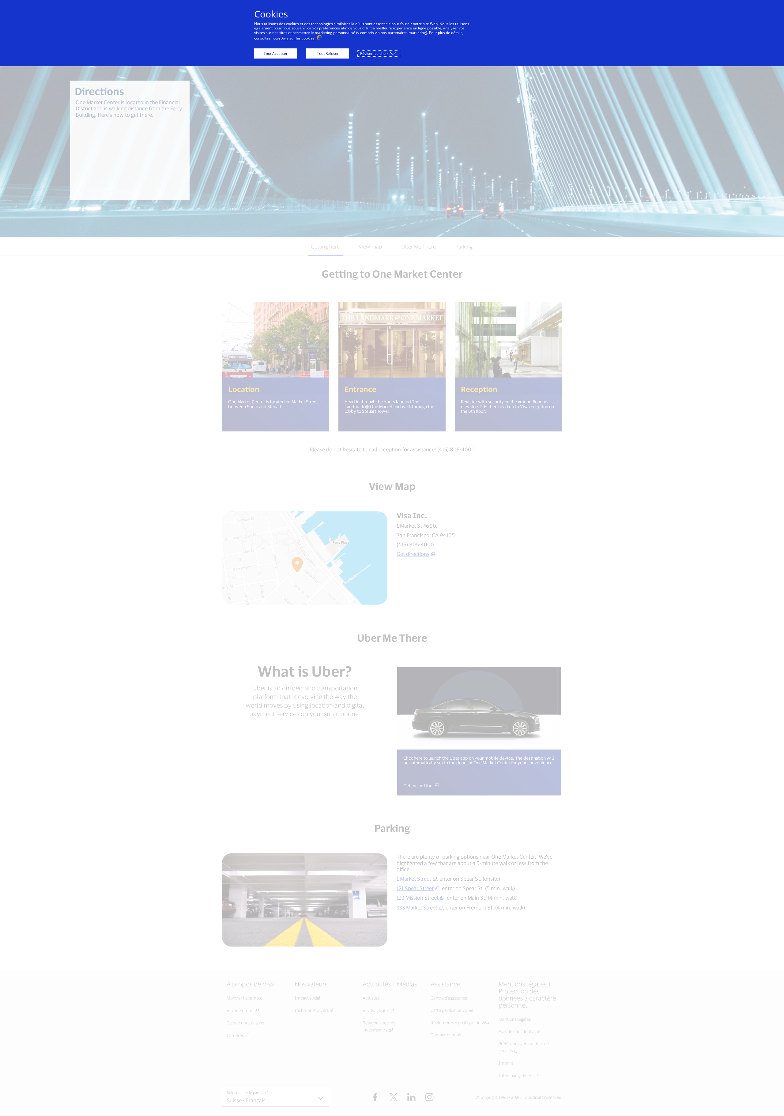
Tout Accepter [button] (276, 53)
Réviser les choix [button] (374, 53)
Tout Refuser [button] (328, 53)
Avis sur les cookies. (298, 38)
